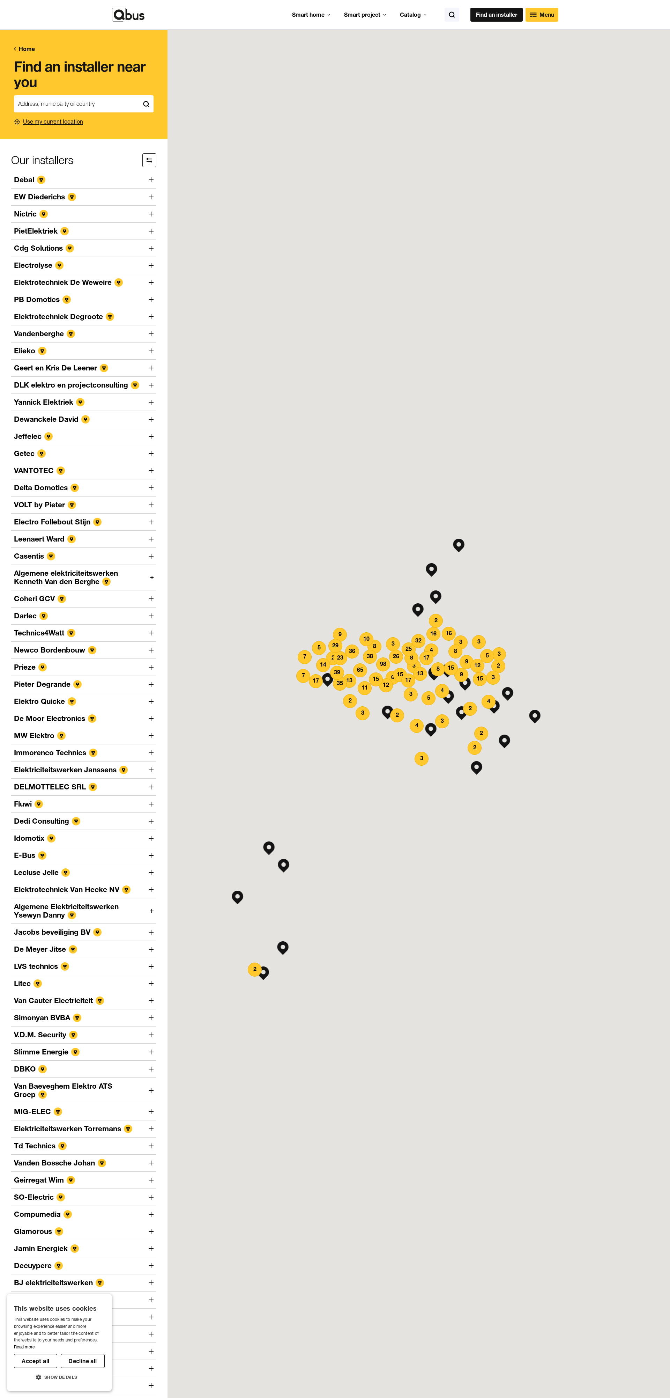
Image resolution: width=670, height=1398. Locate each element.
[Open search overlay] (452, 15)
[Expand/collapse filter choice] (149, 160)
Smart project (362, 14)
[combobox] (76, 103)
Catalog (410, 14)
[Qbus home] (128, 15)
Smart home (308, 14)
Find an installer (496, 14)
